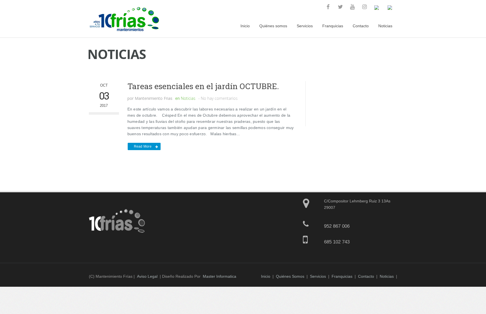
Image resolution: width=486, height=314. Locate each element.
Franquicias (332, 26)
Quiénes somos (273, 26)
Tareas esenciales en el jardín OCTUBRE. (203, 86)
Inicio (245, 26)
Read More (143, 146)
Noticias (385, 26)
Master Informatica (219, 276)
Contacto (361, 26)
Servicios (305, 26)
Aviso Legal (147, 276)
